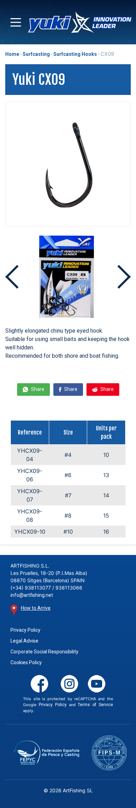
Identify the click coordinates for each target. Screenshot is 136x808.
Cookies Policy (26, 662)
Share (37, 389)
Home (12, 54)
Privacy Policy (25, 630)
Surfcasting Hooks (75, 54)
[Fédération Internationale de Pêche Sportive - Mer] (109, 752)
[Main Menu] (15, 22)
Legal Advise (24, 641)
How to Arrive (36, 608)
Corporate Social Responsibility (44, 651)
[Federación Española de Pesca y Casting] (46, 752)
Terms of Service (95, 704)
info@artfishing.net (31, 595)
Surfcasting (36, 54)
